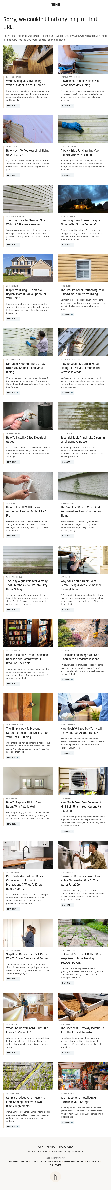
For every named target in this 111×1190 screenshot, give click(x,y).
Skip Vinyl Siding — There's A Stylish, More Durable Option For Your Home (26, 294)
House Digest (69, 1162)
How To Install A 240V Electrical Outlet (26, 440)
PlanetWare (55, 1165)
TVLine (33, 1162)
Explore (42, 1162)
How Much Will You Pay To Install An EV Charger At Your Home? (81, 731)
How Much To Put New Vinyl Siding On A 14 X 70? (27, 153)
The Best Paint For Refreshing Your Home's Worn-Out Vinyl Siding (82, 292)
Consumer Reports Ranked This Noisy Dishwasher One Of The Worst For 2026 (80, 880)
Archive (51, 1147)
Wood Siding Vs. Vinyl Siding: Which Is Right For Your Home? (25, 83)
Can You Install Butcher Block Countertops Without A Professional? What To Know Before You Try (24, 883)
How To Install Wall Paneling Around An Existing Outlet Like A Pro (26, 511)
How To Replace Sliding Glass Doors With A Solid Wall (24, 804)
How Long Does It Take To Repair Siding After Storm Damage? (81, 222)
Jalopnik (24, 1162)
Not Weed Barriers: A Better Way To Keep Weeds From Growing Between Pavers (82, 958)
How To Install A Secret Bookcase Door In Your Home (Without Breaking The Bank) (27, 659)
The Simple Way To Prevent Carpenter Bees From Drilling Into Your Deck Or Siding (27, 733)
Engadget (13, 1162)
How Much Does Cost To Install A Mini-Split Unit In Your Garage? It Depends (81, 807)
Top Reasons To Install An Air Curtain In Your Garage (79, 1100)
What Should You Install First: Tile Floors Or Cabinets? (27, 1030)
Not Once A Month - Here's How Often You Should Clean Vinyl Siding (25, 368)
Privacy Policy (65, 1147)
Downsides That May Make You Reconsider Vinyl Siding (80, 83)
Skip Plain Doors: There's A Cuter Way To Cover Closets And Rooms (27, 956)
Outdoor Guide (93, 1162)
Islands (80, 1162)
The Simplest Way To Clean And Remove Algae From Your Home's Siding (81, 511)
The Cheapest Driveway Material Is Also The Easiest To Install (82, 1030)
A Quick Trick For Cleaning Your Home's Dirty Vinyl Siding (80, 153)
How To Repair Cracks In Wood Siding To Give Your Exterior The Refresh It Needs (80, 368)
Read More (11, 105)
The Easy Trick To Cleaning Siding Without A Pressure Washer (27, 222)
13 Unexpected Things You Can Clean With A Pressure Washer (80, 657)
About (41, 1147)
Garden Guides (54, 1162)
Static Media (41, 1152)
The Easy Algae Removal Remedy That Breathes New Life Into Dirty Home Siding (27, 585)
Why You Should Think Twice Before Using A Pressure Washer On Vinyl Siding (81, 585)
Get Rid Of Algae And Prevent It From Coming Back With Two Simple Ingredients (25, 1102)
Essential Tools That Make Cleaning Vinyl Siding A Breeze (83, 440)
